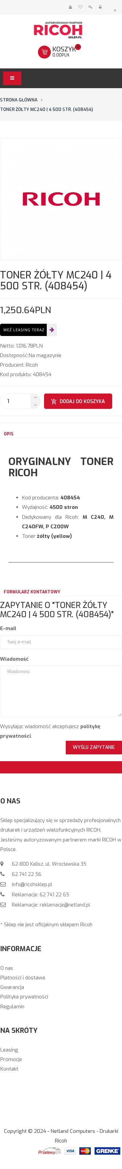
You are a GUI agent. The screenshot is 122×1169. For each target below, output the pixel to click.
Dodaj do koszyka (82, 401)
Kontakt (9, 1069)
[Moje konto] (70, 7)
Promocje (11, 1059)
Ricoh (32, 365)
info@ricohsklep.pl (31, 884)
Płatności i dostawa (22, 977)
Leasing (9, 1049)
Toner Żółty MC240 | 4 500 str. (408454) (46, 109)
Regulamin (12, 1006)
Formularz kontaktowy (32, 592)
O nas (6, 968)
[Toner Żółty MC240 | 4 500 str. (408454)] (61, 199)
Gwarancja (12, 987)
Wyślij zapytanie (94, 747)
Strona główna (19, 100)
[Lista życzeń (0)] (80, 7)
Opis (9, 434)
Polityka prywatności (24, 996)
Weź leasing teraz (23, 329)
